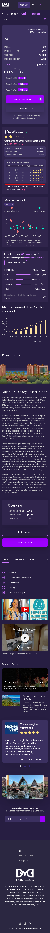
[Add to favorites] (45, 19)
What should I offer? (25, 108)
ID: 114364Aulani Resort (25, 172)
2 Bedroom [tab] (36, 559)
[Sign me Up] (42, 819)
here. (32, 245)
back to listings (2, 13)
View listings (25, 542)
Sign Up (24, 4)
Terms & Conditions (25, 856)
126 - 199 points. (16, 144)
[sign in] (33, 4)
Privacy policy (22, 861)
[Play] (25, 609)
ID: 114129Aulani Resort (25, 170)
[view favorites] (39, 4)
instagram (20, 923)
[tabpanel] (25, 610)
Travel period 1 (14, 262)
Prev (34, 341)
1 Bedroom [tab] (19, 559)
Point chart (25, 532)
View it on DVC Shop (22, 99)
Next (41, 341)
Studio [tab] (5, 559)
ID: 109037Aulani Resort (25, 180)
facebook (25, 923)
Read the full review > (32, 759)
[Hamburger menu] (45, 4)
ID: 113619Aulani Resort (25, 178)
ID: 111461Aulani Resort (25, 175)
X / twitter (30, 923)
